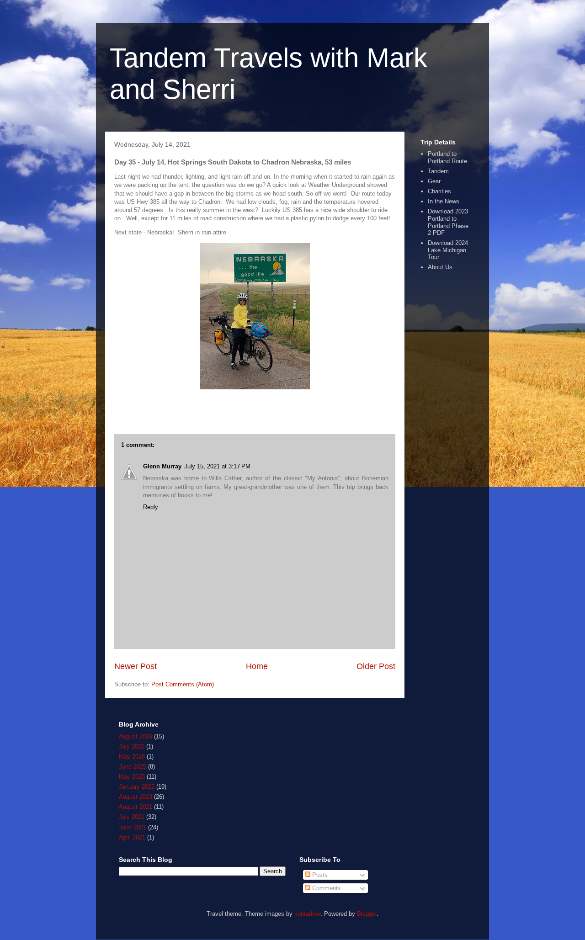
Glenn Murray (162, 466)
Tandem (438, 171)
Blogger (367, 913)
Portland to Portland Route (447, 157)
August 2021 (135, 806)
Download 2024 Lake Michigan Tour (448, 249)
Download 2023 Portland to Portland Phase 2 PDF (448, 222)
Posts (319, 874)
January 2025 (136, 786)
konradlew (307, 913)
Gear (434, 181)
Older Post (375, 666)
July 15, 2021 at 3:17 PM (217, 466)
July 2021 (131, 816)
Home (257, 666)
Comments (325, 888)
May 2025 (132, 776)
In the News (443, 201)
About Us (440, 267)
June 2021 (132, 827)
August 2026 (135, 736)
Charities (439, 191)
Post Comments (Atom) (182, 684)
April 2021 (132, 837)
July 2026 (131, 746)
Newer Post (135, 666)
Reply (150, 507)
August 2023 (135, 796)
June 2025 (132, 766)
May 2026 (132, 756)
